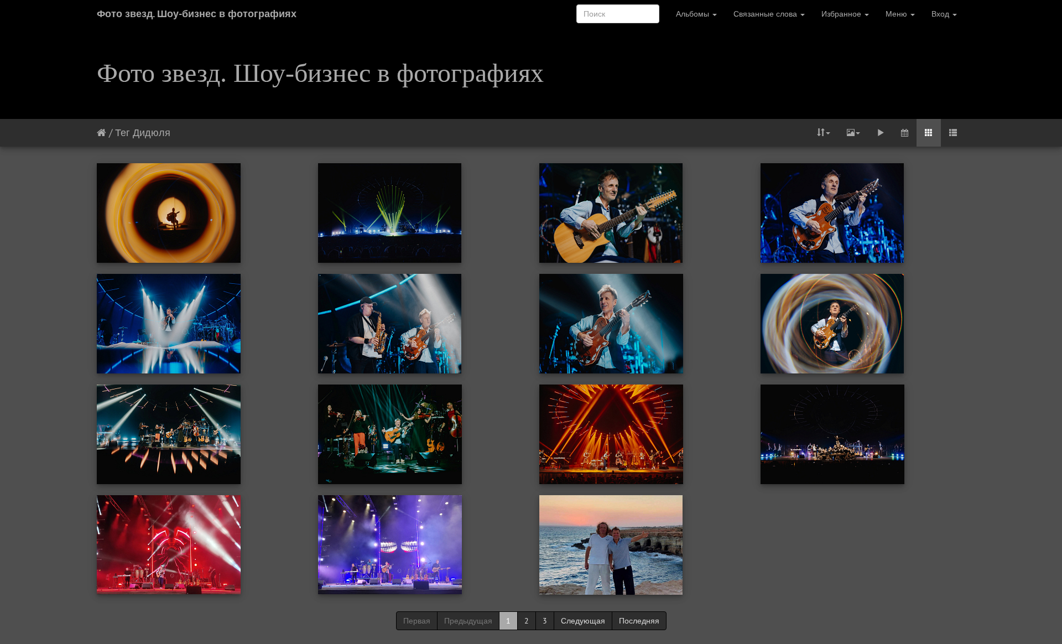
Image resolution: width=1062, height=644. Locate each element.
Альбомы (693, 14)
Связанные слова (766, 14)
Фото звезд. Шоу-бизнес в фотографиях (196, 13)
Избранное (842, 14)
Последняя (639, 621)
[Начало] (101, 132)
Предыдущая (468, 621)
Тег (122, 132)
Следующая (583, 621)
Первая (416, 621)
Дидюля (151, 132)
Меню (897, 14)
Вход (941, 14)
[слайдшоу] (880, 133)
